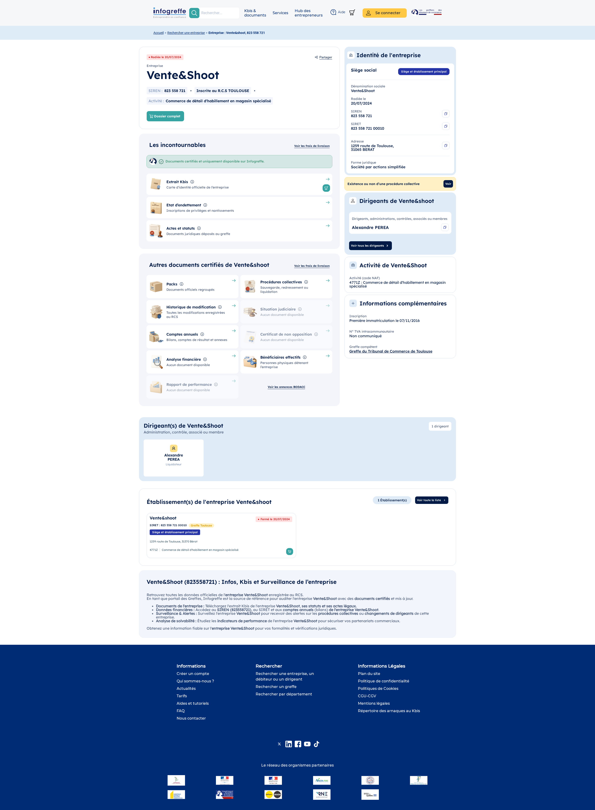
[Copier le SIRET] (446, 126)
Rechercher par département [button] (284, 694)
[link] (221, 535)
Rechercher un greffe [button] (276, 686)
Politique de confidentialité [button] (383, 681)
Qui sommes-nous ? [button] (195, 681)
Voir (448, 183)
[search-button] (194, 13)
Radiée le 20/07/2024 (166, 57)
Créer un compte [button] (193, 673)
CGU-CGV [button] (367, 696)
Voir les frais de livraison (312, 146)
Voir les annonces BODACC (286, 387)
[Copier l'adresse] (446, 145)
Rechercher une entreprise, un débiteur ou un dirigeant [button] (285, 676)
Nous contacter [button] (191, 718)
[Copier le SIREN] (446, 113)
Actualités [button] (186, 688)
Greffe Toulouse (201, 525)
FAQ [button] (181, 711)
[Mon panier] (352, 13)
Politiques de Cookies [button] (378, 688)
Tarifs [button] (182, 696)
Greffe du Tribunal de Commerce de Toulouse (390, 351)
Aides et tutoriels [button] (193, 703)
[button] (255, 13)
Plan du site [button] (369, 673)
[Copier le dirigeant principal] (445, 227)
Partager (325, 57)
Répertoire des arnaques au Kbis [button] (389, 711)
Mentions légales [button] (374, 703)
